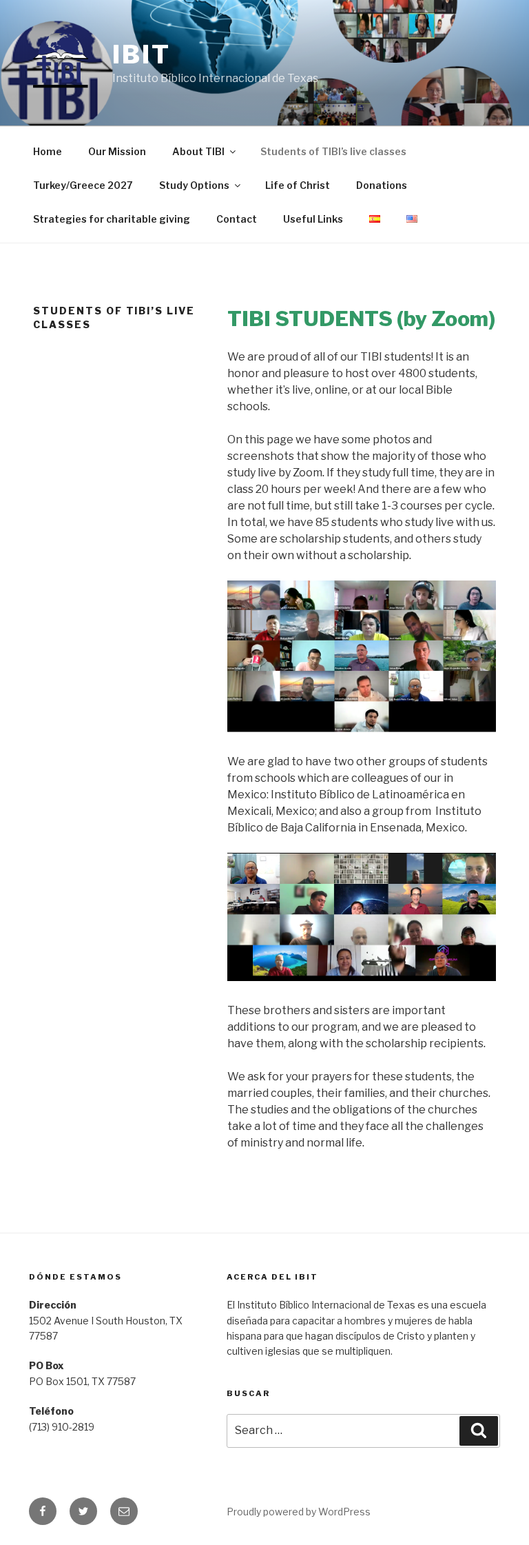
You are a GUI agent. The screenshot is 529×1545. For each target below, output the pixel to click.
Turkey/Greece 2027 (83, 185)
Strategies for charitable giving (111, 219)
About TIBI (198, 151)
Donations (381, 185)
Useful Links (313, 219)
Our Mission (117, 151)
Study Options (194, 185)
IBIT (141, 54)
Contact (236, 219)
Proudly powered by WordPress (299, 1511)
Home (47, 151)
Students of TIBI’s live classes (333, 151)
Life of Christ (297, 185)
